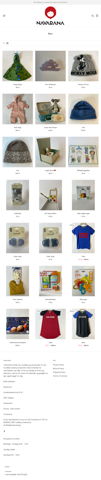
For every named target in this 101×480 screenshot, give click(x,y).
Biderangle (83, 299)
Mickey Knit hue (83, 84)
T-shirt (83, 256)
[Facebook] (4, 431)
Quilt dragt (17, 127)
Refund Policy (58, 368)
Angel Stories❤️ (50, 170)
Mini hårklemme (50, 84)
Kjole (50, 342)
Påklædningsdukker (83, 170)
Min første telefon (50, 213)
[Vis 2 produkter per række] (4, 43)
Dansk (7, 467)
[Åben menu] (4, 16)
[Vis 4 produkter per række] (7, 43)
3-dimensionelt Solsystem (17, 342)
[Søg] (93, 16)
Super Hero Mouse (50, 127)
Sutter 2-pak (18, 256)
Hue (83, 127)
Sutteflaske (17, 213)
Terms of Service (60, 376)
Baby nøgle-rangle (83, 213)
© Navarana (8, 471)
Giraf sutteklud (17, 299)
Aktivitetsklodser (50, 299)
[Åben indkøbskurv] (97, 15)
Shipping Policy (59, 372)
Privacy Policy (58, 365)
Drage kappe (17, 84)
